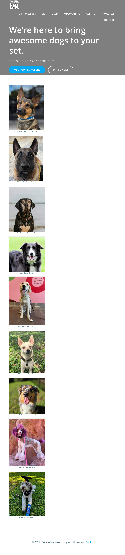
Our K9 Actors (27, 13)
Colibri (89, 542)
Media (55, 13)
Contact (109, 20)
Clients (90, 13)
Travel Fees (107, 13)
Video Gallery (72, 13)
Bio (43, 13)
